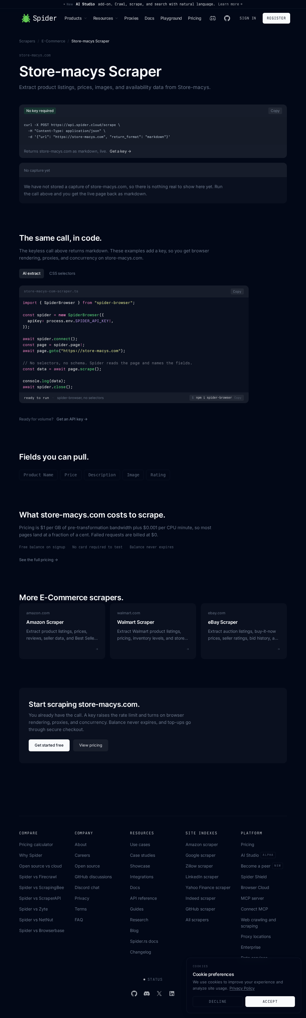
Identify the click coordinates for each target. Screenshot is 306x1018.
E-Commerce (53, 41)
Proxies (131, 18)
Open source (87, 865)
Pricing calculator (36, 844)
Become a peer (261, 865)
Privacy (82, 898)
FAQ (79, 919)
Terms (81, 908)
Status (155, 979)
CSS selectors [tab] (62, 273)
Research (139, 919)
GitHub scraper (200, 908)
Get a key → (120, 151)
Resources (103, 18)
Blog (134, 930)
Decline (218, 1001)
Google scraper (200, 855)
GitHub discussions (93, 876)
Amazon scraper (202, 844)
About (81, 844)
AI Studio (257, 855)
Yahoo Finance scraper (208, 887)
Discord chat (87, 887)
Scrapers (27, 41)
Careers (82, 855)
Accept (270, 1001)
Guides (136, 908)
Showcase (140, 865)
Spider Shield (254, 876)
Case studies (142, 855)
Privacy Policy (242, 988)
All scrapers (197, 919)
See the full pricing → (38, 559)
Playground (171, 18)
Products (73, 18)
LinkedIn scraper (202, 876)
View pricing (90, 745)
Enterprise (251, 947)
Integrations (141, 876)
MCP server (252, 898)
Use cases (140, 844)
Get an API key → (72, 419)
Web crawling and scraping (258, 922)
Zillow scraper (199, 865)
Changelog (140, 951)
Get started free (49, 745)
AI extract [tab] (31, 273)
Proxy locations (256, 936)
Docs (149, 18)
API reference (143, 898)
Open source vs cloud (40, 865)
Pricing (194, 18)
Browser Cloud (255, 887)
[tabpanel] (134, 344)
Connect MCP (254, 908)
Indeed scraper (200, 898)
